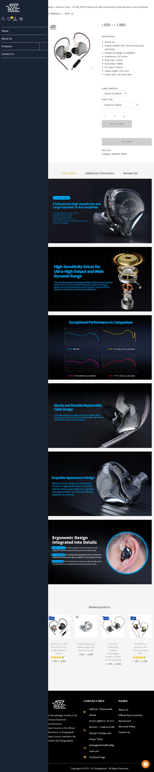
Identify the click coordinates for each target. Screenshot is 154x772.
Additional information (100, 173)
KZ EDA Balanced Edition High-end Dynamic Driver (85, 647)
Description (69, 173)
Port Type (107, 99)
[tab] (69, 173)
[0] (9, 19)
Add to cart (117, 123)
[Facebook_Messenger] (146, 764)
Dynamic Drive (62, 7)
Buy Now (127, 141)
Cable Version (110, 88)
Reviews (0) (130, 173)
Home (50, 7)
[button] (111, 131)
